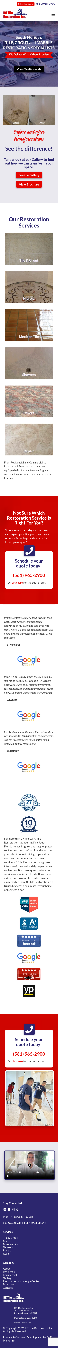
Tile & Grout (10, 1237)
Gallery (7, 1278)
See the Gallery (29, 175)
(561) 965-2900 (45, 3)
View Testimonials (29, 69)
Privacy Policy (11, 1337)
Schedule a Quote (25, 4)
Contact (8, 1287)
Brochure (8, 1284)
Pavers (7, 1250)
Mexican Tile (10, 1244)
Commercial (10, 1275)
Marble (7, 1241)
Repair (7, 1253)
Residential (9, 1271)
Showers (8, 1247)
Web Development (32, 1337)
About (6, 1268)
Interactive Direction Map (22, 1322)
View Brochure (29, 184)
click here (17, 582)
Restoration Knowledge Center (21, 1281)
